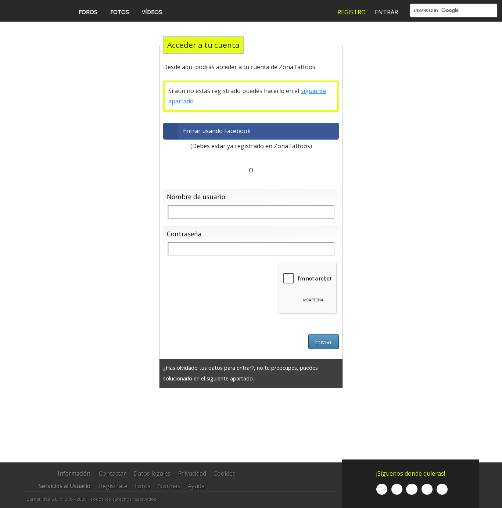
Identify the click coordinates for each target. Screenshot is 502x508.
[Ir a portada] (34, 11)
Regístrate (113, 486)
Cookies (225, 473)
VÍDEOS (152, 11)
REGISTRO (351, 12)
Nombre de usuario (196, 196)
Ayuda (196, 486)
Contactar (112, 473)
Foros (143, 486)
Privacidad (192, 473)
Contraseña (184, 233)
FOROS (88, 11)
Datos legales (152, 473)
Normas (169, 486)
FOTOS (119, 11)
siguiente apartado (230, 378)
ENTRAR (386, 12)
